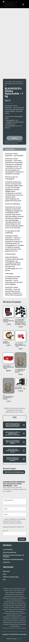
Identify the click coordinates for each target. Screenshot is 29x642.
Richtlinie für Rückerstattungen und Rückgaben (13, 556)
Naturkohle (19, 81)
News (4, 574)
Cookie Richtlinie (8, 549)
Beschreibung (9, 149)
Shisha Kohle (12, 81)
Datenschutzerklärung (9, 552)
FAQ (4, 580)
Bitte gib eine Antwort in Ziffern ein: (13, 527)
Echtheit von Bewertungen (11, 577)
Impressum (6, 562)
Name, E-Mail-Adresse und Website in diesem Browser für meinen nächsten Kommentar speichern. (14, 521)
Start (6, 81)
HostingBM (19, 638)
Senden (22, 539)
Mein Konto (6, 571)
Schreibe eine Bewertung (13, 472)
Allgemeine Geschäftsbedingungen (13, 559)
